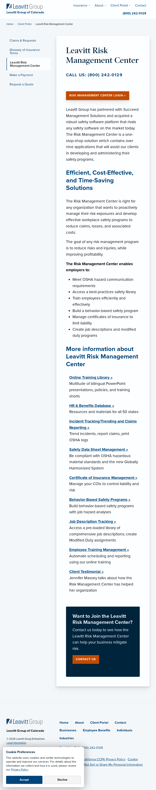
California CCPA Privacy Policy (103, 759)
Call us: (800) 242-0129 (94, 74)
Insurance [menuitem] (80, 5)
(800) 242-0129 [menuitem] (134, 13)
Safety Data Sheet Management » (98, 449)
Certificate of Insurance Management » (103, 477)
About (79, 723)
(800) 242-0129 (92, 748)
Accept (24, 779)
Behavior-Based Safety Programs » (99, 499)
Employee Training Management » (99, 549)
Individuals (124, 730)
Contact (120, 723)
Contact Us (86, 659)
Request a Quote (22, 84)
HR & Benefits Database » (91, 405)
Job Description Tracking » (92, 521)
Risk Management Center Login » (97, 95)
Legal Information (16, 743)
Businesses (68, 730)
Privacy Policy (19, 769)
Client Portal (24, 24)
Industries (67, 738)
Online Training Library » (91, 377)
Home (9, 24)
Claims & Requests (23, 41)
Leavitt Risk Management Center (25, 64)
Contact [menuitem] (140, 5)
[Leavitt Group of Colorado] (24, 6)
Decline (62, 779)
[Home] (24, 722)
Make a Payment (21, 75)
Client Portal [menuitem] (119, 5)
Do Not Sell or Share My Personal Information (111, 765)
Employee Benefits (96, 730)
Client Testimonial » (86, 571)
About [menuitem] (99, 5)
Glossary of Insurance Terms (25, 51)
